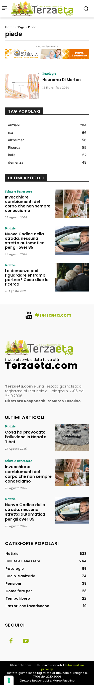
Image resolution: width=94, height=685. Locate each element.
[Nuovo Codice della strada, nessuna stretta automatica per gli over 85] (72, 240)
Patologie (49, 73)
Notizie (10, 228)
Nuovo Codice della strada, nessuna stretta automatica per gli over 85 (25, 240)
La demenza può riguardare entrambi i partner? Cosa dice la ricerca (27, 277)
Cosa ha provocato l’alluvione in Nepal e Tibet (25, 436)
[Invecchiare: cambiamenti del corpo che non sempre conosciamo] (72, 204)
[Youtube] (26, 641)
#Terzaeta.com (53, 315)
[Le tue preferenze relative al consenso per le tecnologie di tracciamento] (9, 680)
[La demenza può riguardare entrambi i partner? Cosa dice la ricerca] (72, 277)
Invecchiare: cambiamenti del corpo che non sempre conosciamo (27, 204)
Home (9, 27)
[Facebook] (11, 641)
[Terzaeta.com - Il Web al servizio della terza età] (43, 8)
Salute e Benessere (18, 191)
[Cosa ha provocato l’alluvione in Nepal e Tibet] (72, 437)
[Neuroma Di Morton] (22, 86)
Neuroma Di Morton (61, 79)
